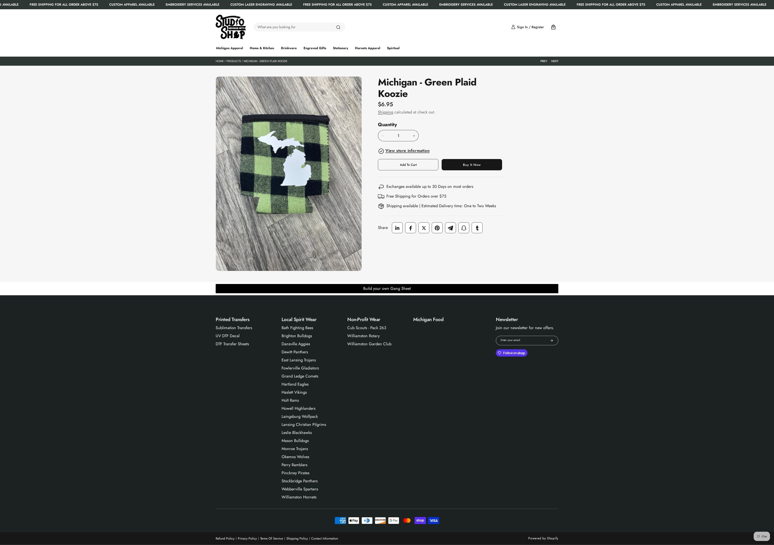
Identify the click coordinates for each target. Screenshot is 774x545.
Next (554, 61)
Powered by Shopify (543, 538)
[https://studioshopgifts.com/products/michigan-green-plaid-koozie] (397, 228)
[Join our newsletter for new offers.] (551, 340)
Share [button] (383, 228)
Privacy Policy (247, 538)
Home (220, 61)
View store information (407, 151)
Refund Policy (225, 538)
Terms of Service (271, 538)
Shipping (385, 112)
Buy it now (472, 164)
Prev (543, 61)
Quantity (387, 125)
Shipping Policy (297, 538)
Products (234, 61)
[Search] (338, 27)
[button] (553, 27)
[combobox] (299, 27)
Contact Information (324, 538)
